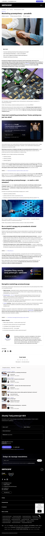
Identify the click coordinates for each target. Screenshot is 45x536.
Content (5, 303)
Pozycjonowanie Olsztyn (7, 522)
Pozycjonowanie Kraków (7, 517)
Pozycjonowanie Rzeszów (16, 522)
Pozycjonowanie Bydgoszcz (16, 517)
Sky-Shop (14, 529)
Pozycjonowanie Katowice (27, 517)
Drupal (8, 525)
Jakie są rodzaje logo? (11, 398)
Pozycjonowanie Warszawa (7, 516)
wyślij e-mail (17, 447)
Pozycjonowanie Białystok (7, 521)
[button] (39, 516)
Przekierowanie (32, 527)
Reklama (12, 384)
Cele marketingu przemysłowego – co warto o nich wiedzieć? (15, 53)
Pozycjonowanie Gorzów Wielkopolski (19, 521)
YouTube (37, 529)
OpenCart (5, 527)
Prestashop (13, 527)
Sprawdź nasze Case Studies (11, 276)
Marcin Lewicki (6, 16)
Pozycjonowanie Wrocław (16, 519)
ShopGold (5, 529)
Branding (8, 397)
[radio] (18, 360)
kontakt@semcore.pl (12, 1)
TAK (39, 511)
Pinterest (9, 527)
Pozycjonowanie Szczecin (26, 516)
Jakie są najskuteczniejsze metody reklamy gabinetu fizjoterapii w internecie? (22, 392)
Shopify (9, 529)
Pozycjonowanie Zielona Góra (27, 522)
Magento (40, 525)
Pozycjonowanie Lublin (25, 519)
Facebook (11, 525)
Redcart (36, 527)
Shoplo (11, 529)
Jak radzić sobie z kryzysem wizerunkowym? (15, 379)
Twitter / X (32, 529)
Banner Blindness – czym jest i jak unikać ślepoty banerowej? (19, 385)
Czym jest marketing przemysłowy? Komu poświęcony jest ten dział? (16, 52)
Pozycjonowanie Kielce (30, 521)
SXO (38, 197)
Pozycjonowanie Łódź (36, 516)
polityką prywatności (20, 449)
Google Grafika (16, 525)
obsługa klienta (15, 219)
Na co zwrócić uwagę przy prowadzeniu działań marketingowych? (15, 55)
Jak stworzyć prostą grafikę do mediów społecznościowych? (14, 330)
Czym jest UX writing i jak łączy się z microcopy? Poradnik (14, 324)
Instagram (26, 525)
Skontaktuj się (6, 492)
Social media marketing (22, 529)
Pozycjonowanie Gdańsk (17, 516)
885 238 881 (5, 1)
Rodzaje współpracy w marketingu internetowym (16, 372)
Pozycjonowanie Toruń (6, 519)
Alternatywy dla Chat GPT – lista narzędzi (11, 328)
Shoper (39, 527)
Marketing (4, 11)
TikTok (29, 529)
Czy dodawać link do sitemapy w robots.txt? (11, 326)
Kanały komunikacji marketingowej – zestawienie (16, 405)
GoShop (20, 525)
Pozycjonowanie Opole (34, 519)
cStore (5, 525)
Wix (35, 529)
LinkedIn (36, 525)
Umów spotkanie (39, 1)
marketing (27, 63)
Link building (32, 525)
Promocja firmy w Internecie (22, 527)
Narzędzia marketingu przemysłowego (11, 57)
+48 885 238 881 (6, 484)
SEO (11, 295)
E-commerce (9, 371)
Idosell (22, 525)
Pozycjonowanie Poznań (37, 517)
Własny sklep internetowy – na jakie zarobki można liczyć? (14, 322)
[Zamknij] (43, 503)
